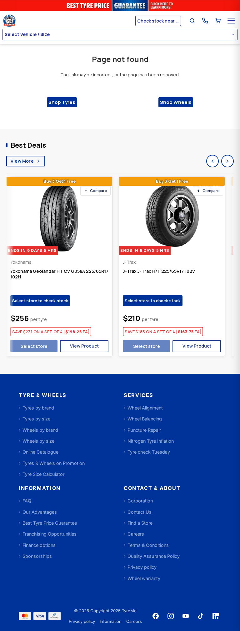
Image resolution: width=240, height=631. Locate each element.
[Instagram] (170, 616)
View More (22, 161)
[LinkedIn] (215, 616)
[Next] (227, 161)
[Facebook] (155, 616)
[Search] (192, 20)
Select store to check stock (40, 300)
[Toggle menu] (231, 20)
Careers (134, 621)
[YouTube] (185, 616)
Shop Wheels (176, 102)
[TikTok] (200, 616)
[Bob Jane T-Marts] (68, 21)
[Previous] (212, 161)
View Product (84, 346)
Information (111, 621)
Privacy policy (82, 621)
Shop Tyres (61, 102)
